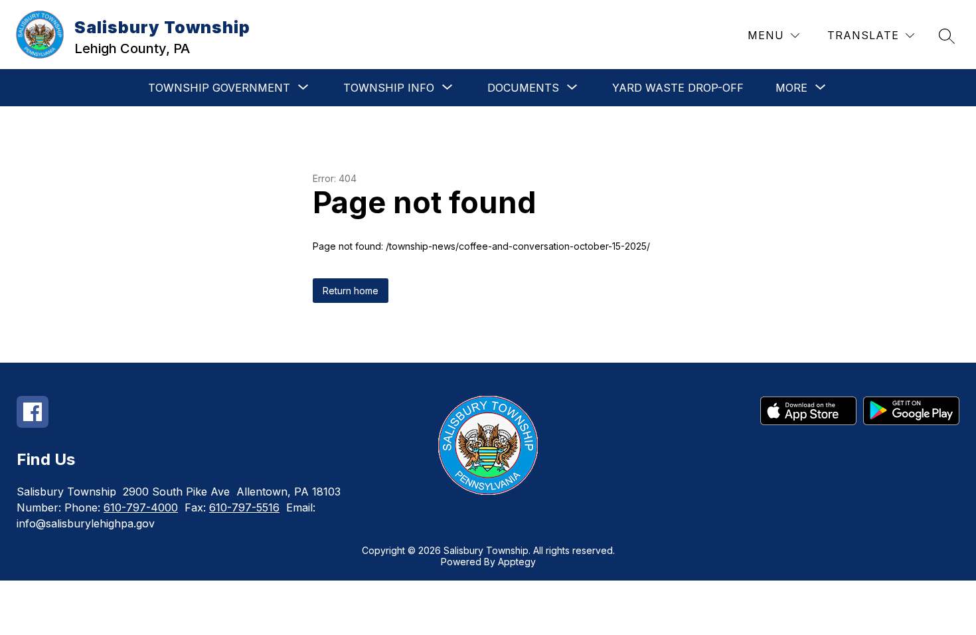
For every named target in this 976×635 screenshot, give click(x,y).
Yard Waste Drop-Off (678, 87)
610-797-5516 (244, 507)
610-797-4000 (141, 507)
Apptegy (517, 561)
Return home (350, 290)
